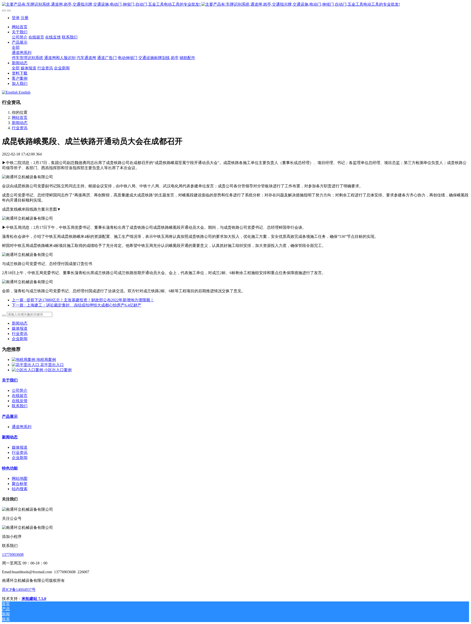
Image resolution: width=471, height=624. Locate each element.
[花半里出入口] (26, 365)
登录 (16, 18)
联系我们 (19, 406)
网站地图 (19, 478)
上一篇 (83, 300)
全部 (16, 47)
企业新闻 (19, 339)
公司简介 (19, 390)
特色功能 (10, 468)
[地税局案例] (24, 359)
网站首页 (19, 27)
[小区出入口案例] (28, 370)
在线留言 (19, 396)
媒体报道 (19, 328)
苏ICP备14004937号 (19, 589)
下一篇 (76, 305)
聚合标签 (19, 484)
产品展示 (10, 416)
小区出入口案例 (58, 370)
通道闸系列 (21, 427)
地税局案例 (46, 359)
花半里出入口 (52, 365)
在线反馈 (19, 401)
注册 (24, 18)
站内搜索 (19, 489)
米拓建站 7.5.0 (34, 599)
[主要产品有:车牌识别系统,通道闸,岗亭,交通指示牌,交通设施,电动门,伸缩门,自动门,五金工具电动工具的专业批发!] (235, 4)
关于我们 (10, 380)
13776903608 (13, 554)
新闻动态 (19, 123)
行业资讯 (19, 128)
